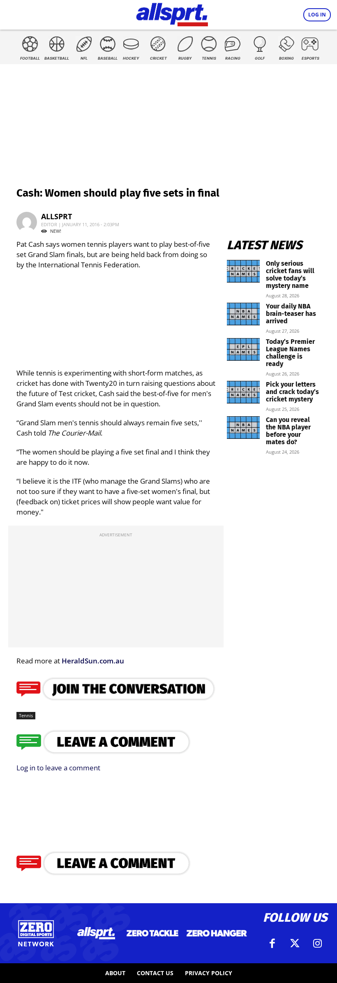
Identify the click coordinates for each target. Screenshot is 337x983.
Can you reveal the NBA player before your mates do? (288, 431)
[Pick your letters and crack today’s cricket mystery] (243, 392)
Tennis (26, 715)
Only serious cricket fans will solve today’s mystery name (290, 275)
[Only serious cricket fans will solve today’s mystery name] (243, 271)
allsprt (56, 216)
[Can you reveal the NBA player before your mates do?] (243, 427)
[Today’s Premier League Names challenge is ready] (243, 349)
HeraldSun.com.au (93, 660)
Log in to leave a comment (58, 767)
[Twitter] (295, 943)
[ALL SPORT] (172, 13)
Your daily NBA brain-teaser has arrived (291, 313)
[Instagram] (317, 943)
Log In (317, 14)
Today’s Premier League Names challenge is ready (290, 353)
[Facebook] (272, 943)
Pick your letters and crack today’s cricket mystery (292, 391)
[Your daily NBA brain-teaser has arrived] (243, 314)
